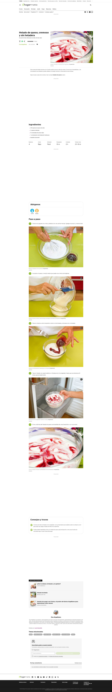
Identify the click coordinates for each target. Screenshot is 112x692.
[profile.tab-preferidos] (20, 41)
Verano (73, 634)
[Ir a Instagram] (90, 12)
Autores (32, 682)
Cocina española (66, 634)
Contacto (43, 682)
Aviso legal (64, 682)
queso (30, 634)
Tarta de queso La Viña (53, 1)
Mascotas (48, 9)
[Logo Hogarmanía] (24, 677)
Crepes (84, 1)
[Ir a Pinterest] (49, 677)
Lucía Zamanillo (38, 628)
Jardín (38, 9)
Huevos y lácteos (38, 634)
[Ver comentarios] (37, 44)
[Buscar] (90, 5)
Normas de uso (78, 662)
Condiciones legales (42, 656)
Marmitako (79, 1)
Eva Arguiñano (23, 44)
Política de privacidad (75, 683)
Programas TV (34, 12)
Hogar (43, 9)
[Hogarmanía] (31, 5)
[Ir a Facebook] (85, 12)
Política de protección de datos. (56, 656)
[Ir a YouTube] (44, 677)
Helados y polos (56, 634)
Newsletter (54, 682)
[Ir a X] (87, 12)
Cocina (20, 9)
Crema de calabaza (71, 1)
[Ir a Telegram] (55, 677)
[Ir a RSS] (58, 677)
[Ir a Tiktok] (46, 677)
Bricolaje (33, 9)
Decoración (27, 9)
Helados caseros (34, 1)
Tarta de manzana (62, 1)
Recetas (21, 12)
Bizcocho (89, 1)
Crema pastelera (42, 1)
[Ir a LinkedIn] (41, 677)
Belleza (54, 9)
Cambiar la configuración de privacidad (88, 683)
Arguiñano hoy (26, 1)
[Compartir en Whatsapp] (22, 41)
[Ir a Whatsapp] (92, 12)
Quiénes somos (22, 682)
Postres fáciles (47, 634)
